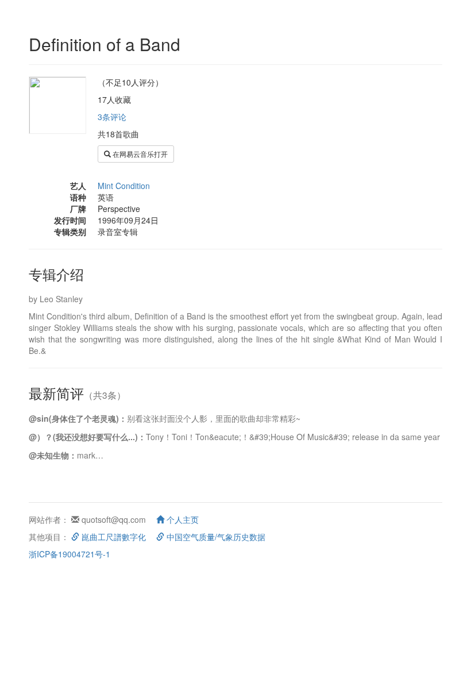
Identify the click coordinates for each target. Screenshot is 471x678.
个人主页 (181, 519)
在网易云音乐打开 (139, 154)
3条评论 (112, 116)
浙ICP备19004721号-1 (69, 554)
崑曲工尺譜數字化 (112, 536)
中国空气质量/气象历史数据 (214, 536)
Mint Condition (124, 185)
